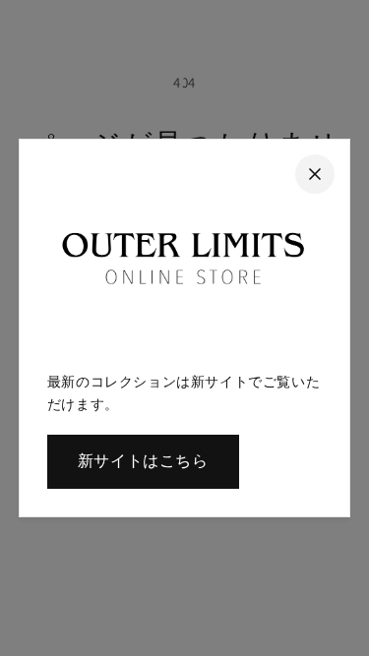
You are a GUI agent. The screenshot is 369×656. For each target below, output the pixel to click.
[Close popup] (315, 174)
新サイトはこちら (143, 460)
